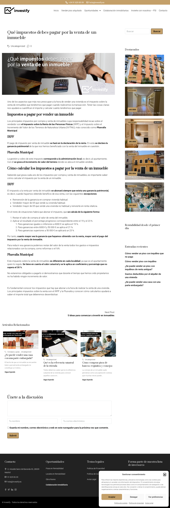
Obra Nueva (51, 479)
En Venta (157, 58)
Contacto (163, 10)
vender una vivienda (74, 101)
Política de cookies (121, 503)
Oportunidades (91, 10)
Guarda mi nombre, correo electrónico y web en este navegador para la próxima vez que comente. (59, 427)
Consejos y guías (13, 352)
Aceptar (111, 497)
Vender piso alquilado (71, 10)
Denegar (133, 497)
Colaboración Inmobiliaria (57, 485)
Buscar (156, 31)
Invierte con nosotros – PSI (143, 10)
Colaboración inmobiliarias (116, 10)
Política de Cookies (94, 474)
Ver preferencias (155, 497)
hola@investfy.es (14, 482)
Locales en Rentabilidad (55, 474)
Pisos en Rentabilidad (54, 468)
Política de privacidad (136, 503)
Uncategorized (18, 46)
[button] (164, 474)
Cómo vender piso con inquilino (140, 261)
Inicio (56, 10)
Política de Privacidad (96, 468)
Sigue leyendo (10, 372)
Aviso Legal (149, 503)
